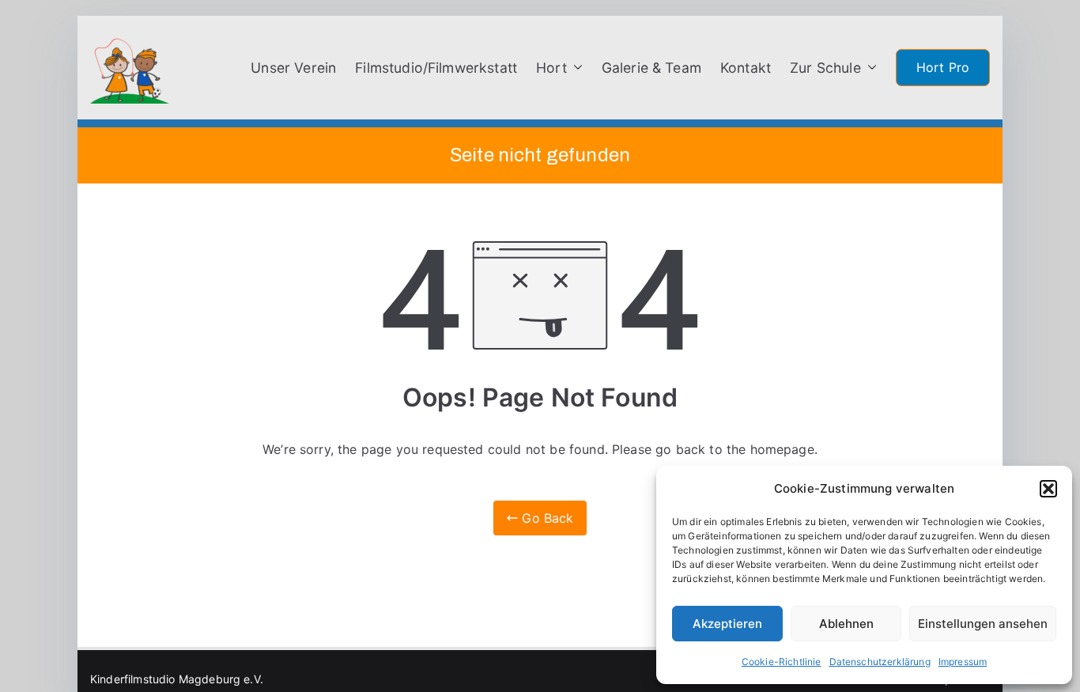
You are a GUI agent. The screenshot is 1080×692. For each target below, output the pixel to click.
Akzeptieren (727, 623)
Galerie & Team (651, 67)
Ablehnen (846, 623)
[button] (1048, 489)
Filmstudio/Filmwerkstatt (436, 67)
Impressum (962, 661)
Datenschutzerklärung (880, 661)
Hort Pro (942, 67)
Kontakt (745, 67)
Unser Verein (293, 67)
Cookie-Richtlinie (781, 661)
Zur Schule (825, 67)
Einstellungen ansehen (983, 623)
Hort (551, 67)
